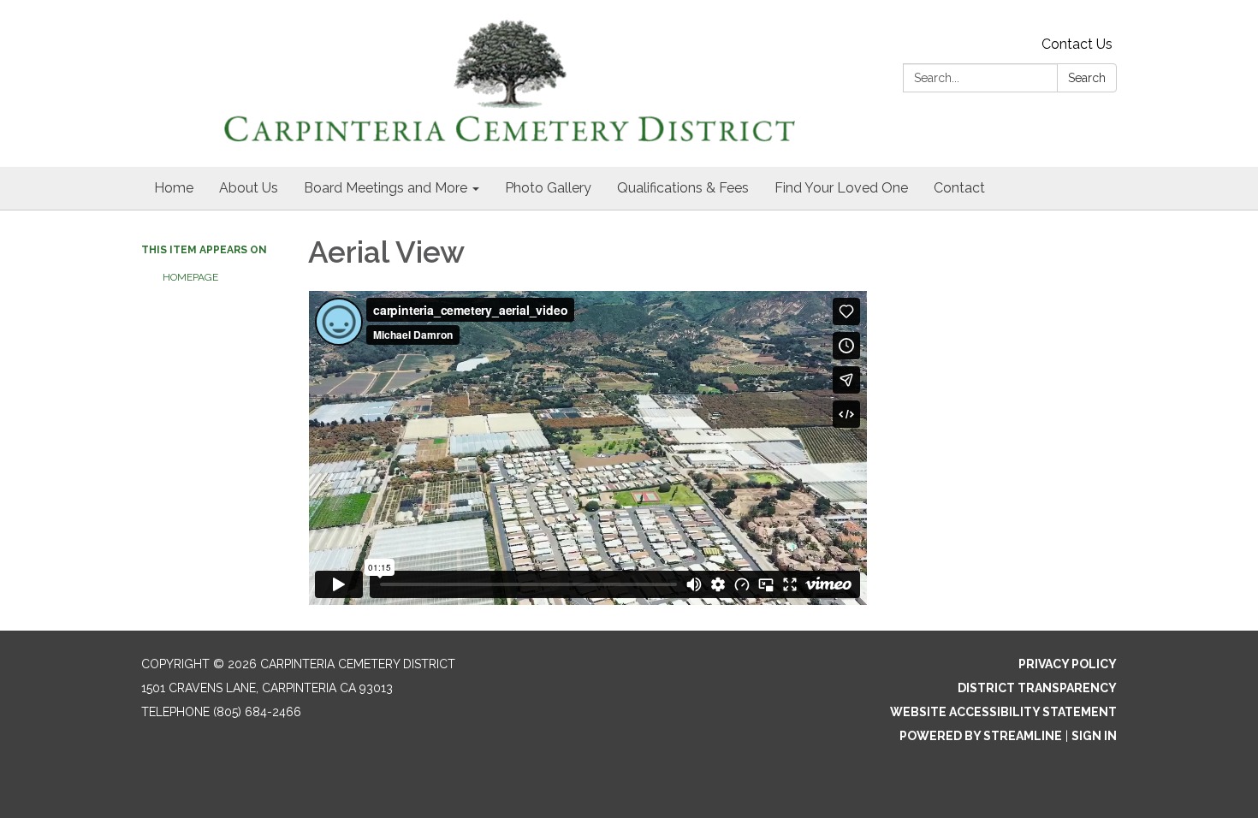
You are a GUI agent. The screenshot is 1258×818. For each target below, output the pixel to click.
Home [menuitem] (173, 188)
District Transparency (1037, 688)
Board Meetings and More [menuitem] (385, 188)
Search (1087, 78)
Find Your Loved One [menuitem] (841, 188)
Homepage (190, 277)
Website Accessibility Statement (1003, 712)
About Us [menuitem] (248, 188)
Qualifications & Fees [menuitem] (683, 188)
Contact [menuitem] (959, 188)
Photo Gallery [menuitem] (548, 188)
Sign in (1094, 736)
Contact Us (1077, 44)
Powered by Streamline (980, 736)
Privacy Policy (1067, 664)
